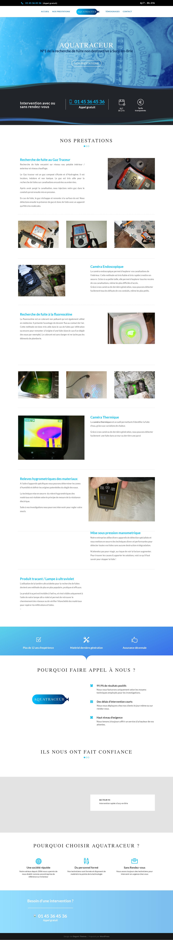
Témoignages (112, 12)
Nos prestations (61, 12)
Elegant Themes (79, 936)
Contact (127, 12)
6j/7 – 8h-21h (147, 3)
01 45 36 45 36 (33, 3)
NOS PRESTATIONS (86, 63)
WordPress (104, 936)
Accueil (45, 12)
